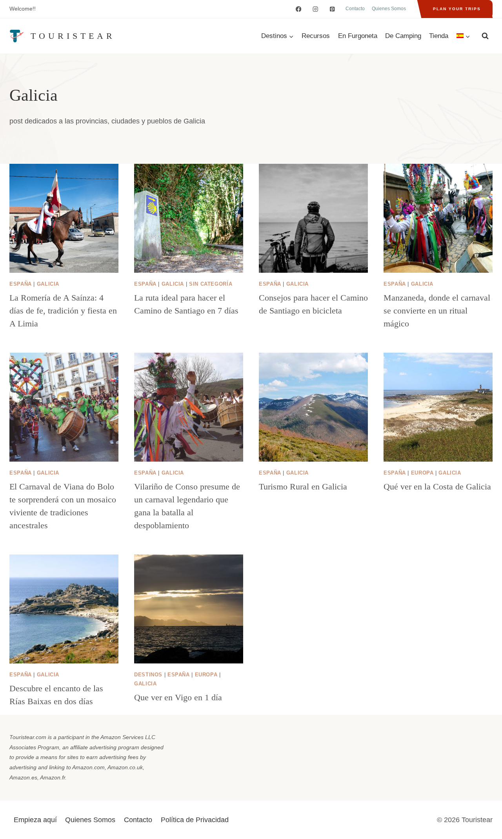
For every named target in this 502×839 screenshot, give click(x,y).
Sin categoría (210, 284)
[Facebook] (298, 9)
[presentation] (63, 218)
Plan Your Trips (457, 9)
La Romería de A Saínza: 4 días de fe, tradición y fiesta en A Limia (63, 310)
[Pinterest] (332, 9)
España (20, 284)
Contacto (355, 8)
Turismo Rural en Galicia (303, 486)
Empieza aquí (35, 820)
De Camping (403, 36)
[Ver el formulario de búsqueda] (485, 36)
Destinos (148, 675)
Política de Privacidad (195, 820)
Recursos (316, 36)
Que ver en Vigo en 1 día (178, 697)
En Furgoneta (357, 36)
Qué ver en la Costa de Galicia (437, 486)
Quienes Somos (389, 8)
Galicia (48, 284)
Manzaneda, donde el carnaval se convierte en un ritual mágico (437, 310)
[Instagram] (315, 9)
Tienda (438, 36)
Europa (422, 473)
